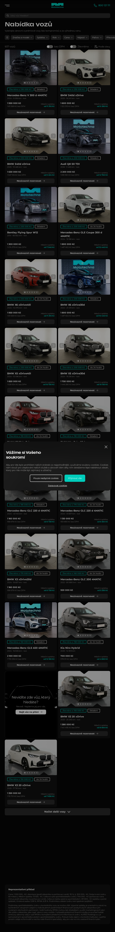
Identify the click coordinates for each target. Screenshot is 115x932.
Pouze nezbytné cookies (46, 478)
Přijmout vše (75, 478)
